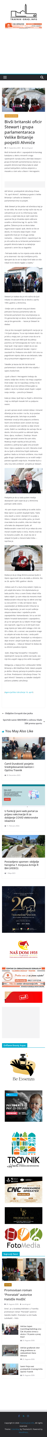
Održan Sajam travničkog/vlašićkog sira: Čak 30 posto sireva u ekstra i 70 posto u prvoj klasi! (30, 1331)
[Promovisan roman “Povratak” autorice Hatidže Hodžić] (23, 1269)
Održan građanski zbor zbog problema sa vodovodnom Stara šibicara (30, 1352)
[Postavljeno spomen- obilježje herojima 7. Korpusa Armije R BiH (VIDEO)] (23, 836)
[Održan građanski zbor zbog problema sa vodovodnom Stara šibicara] (10, 1353)
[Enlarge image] (41, 889)
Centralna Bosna (11, 116)
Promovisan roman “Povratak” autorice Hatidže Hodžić (18, 1294)
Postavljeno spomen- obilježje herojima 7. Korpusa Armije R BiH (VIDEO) (22, 865)
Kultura (8, 1285)
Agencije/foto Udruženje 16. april (19, 692)
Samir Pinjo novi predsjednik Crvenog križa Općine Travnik (31, 1369)
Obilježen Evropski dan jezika (19, 713)
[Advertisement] (23, 53)
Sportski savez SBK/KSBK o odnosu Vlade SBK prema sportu (22, 721)
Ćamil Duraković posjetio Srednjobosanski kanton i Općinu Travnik (19, 767)
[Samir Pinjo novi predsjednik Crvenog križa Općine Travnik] (10, 1371)
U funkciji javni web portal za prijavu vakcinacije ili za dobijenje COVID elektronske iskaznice (21, 816)
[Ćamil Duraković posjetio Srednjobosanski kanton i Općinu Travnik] (23, 738)
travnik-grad (28, 148)
